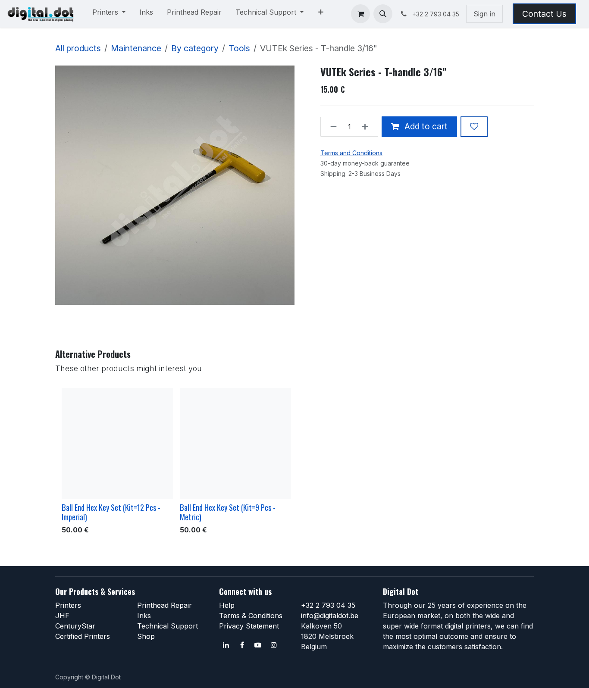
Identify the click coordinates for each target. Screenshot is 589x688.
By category (195, 48)
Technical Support (167, 626)
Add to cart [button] (425, 126)
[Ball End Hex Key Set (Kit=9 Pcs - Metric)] (235, 443)
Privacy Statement (249, 626)
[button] (382, 13)
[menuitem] (108, 14)
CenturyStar (75, 626)
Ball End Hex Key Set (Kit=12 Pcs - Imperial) (111, 511)
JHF (62, 615)
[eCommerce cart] (360, 13)
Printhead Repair (164, 605)
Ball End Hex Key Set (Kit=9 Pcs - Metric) (228, 511)
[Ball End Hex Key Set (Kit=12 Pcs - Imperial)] (117, 443)
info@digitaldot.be (329, 615)
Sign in (484, 13)
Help (227, 605)
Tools (239, 48)
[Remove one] (331, 126)
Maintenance (136, 48)
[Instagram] (274, 645)
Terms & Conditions (250, 615)
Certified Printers (82, 636)
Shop (146, 636)
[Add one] (367, 126)
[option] (294, 463)
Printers (68, 605)
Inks (144, 615)
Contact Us (544, 14)
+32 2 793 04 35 (328, 605)
